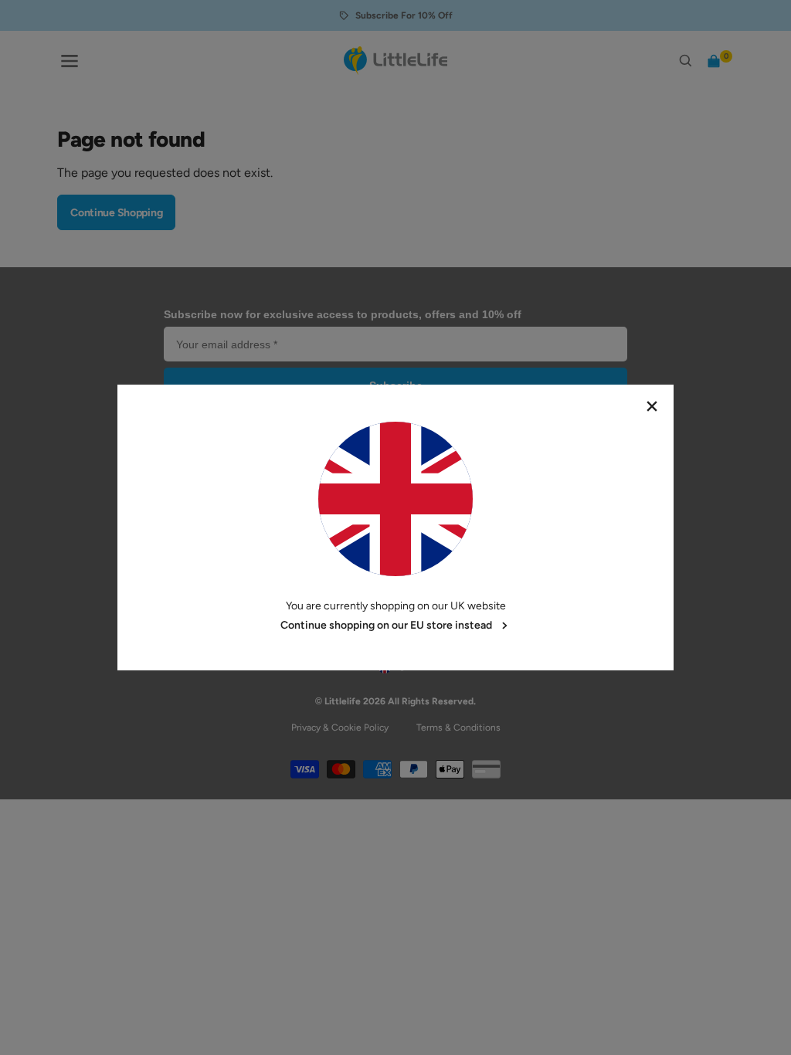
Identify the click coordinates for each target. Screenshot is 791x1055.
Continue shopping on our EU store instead (386, 625)
